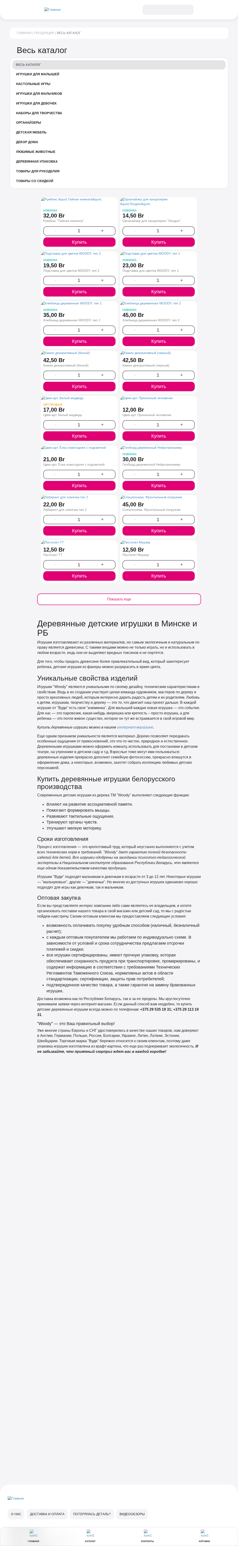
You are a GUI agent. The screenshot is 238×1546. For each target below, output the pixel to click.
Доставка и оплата (47, 1514)
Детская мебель (31, 132)
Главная (24, 33)
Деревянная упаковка (37, 161)
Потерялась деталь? (92, 1514)
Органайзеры (28, 122)
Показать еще (119, 599)
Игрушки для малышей (37, 74)
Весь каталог (28, 64)
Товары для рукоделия (38, 171)
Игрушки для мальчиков (39, 93)
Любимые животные (35, 152)
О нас (16, 1514)
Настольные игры (33, 84)
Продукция (44, 33)
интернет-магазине (135, 727)
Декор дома (27, 142)
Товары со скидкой (34, 181)
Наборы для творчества (39, 113)
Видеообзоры (132, 1514)
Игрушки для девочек (36, 103)
